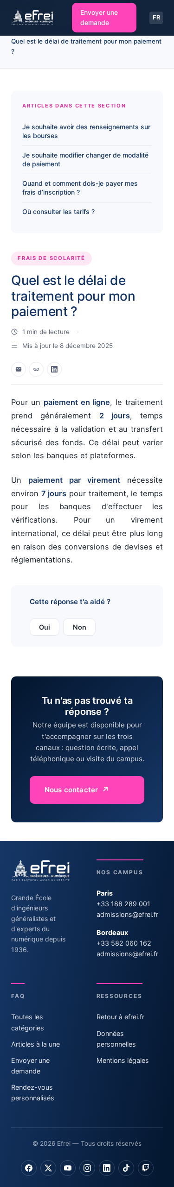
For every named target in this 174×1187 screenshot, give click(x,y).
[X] (48, 1168)
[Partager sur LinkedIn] (54, 369)
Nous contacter (71, 789)
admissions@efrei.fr (127, 914)
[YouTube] (68, 1168)
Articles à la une (35, 1044)
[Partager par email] (18, 369)
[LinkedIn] (107, 1168)
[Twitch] (146, 1168)
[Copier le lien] (36, 369)
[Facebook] (29, 1168)
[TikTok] (126, 1168)
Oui (44, 627)
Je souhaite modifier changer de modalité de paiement (85, 159)
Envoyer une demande (99, 17)
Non (79, 627)
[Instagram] (87, 1168)
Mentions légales (123, 1060)
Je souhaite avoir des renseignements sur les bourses (86, 131)
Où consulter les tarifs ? (58, 211)
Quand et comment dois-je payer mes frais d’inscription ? (80, 187)
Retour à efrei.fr (120, 1017)
